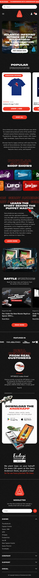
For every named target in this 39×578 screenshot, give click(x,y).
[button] (3, 14)
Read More (19, 325)
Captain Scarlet (7, 526)
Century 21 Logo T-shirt (10, 104)
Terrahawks (5, 549)
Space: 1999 (5, 529)
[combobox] (19, 7)
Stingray (4, 535)
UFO (3, 532)
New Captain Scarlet (8, 543)
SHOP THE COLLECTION (31, 1)
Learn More (12, 241)
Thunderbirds (6, 524)
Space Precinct (6, 546)
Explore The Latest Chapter (20, 268)
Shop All (19, 117)
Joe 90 (4, 540)
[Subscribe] (35, 511)
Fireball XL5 (6, 537)
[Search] (4, 7)
